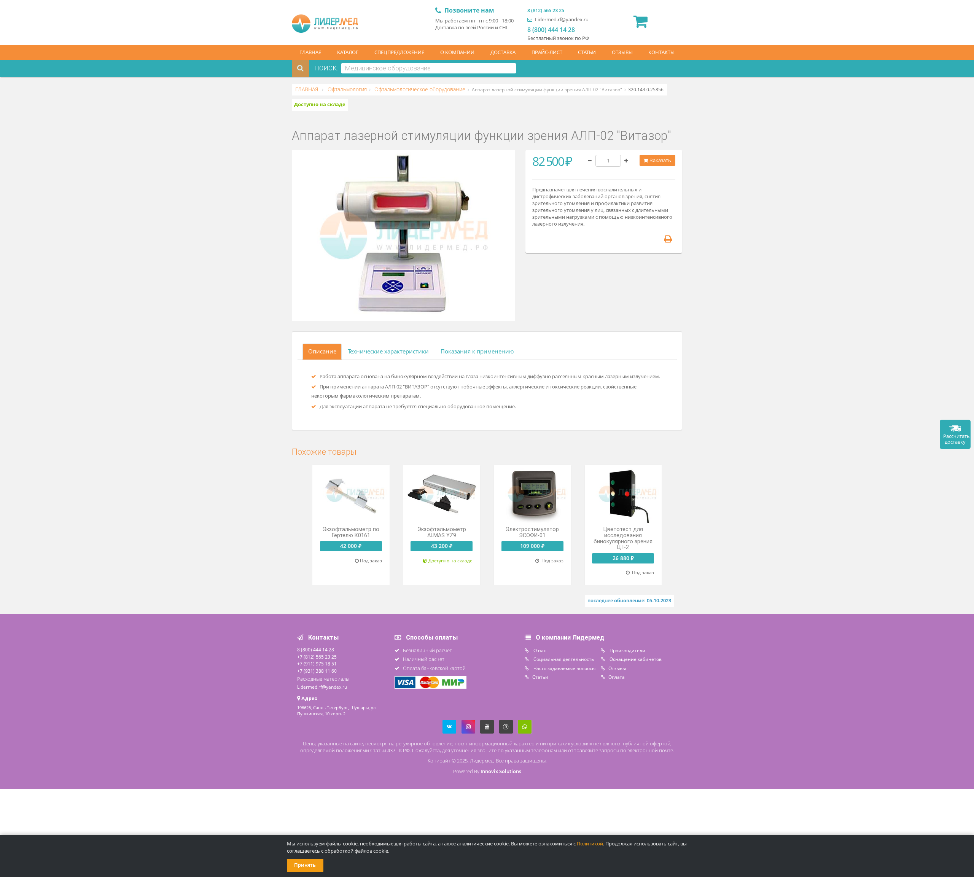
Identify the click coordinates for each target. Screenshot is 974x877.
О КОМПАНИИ (457, 52)
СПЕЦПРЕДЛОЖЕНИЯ (399, 52)
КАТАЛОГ (347, 52)
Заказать (660, 160)
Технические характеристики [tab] (388, 351)
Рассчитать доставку (956, 439)
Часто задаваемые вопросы (563, 668)
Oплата (616, 677)
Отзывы (617, 668)
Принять (305, 865)
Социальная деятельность (563, 659)
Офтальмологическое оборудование (419, 89)
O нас (539, 650)
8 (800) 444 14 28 (551, 29)
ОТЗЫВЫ (622, 52)
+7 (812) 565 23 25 (317, 657)
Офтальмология (346, 89)
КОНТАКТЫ (661, 52)
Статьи (540, 677)
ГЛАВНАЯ (310, 52)
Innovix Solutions (501, 771)
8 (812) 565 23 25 (545, 10)
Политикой (590, 843)
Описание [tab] (322, 351)
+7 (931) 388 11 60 (317, 671)
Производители (626, 650)
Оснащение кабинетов (635, 659)
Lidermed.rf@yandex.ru (561, 19)
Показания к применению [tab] (477, 351)
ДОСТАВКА (503, 52)
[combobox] (428, 68)
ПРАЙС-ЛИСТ (547, 52)
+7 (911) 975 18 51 (317, 664)
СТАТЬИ (587, 52)
